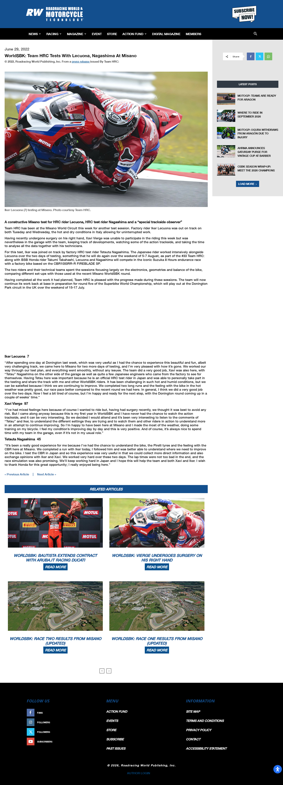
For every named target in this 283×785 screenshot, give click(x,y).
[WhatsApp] (268, 56)
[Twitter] (259, 56)
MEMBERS (193, 34)
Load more (246, 183)
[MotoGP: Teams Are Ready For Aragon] (226, 99)
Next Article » (46, 474)
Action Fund (132, 34)
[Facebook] (251, 56)
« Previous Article (17, 474)
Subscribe (91, 741)
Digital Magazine (166, 34)
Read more (55, 567)
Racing (52, 34)
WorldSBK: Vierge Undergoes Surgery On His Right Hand (157, 557)
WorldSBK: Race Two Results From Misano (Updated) (55, 640)
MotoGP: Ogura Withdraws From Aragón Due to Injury (258, 133)
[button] (255, 34)
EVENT (97, 34)
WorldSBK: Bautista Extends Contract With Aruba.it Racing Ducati (55, 557)
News (33, 34)
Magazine (75, 34)
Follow (92, 722)
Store (112, 34)
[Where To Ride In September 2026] (226, 116)
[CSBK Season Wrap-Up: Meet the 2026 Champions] (226, 170)
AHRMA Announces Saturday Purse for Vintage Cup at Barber (254, 151)
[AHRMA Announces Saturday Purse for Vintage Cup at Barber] (226, 151)
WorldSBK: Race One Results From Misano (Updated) (156, 640)
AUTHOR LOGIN (138, 773)
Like (94, 712)
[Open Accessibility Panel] (277, 769)
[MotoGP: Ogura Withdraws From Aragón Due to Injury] (226, 133)
